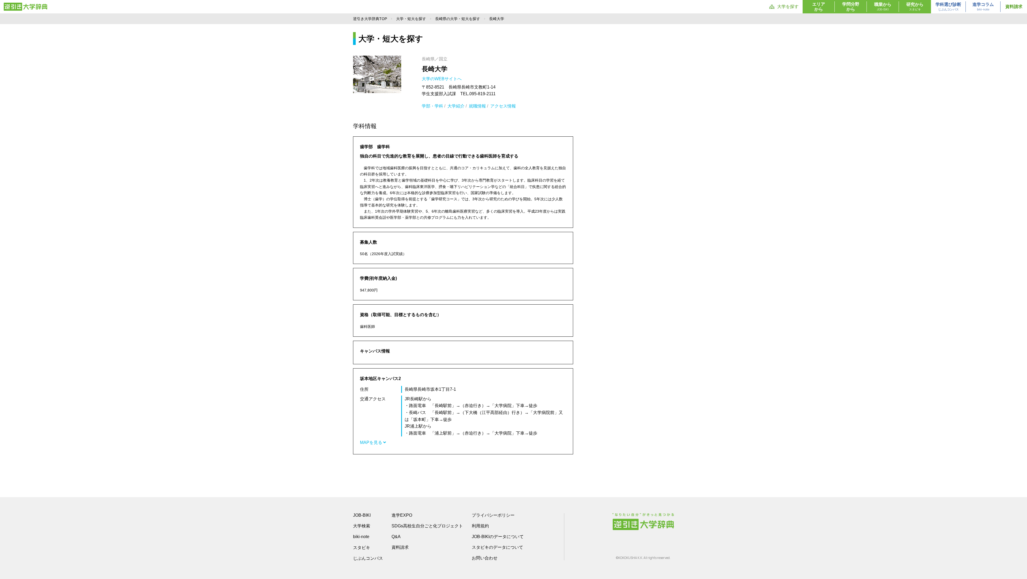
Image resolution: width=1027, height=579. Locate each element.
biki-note (361, 536)
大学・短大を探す (411, 19)
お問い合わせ (484, 558)
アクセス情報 (503, 106)
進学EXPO (402, 515)
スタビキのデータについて (497, 547)
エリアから (818, 6)
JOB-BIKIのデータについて (498, 536)
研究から (914, 6)
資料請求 (1013, 6)
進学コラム (983, 6)
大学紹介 (456, 106)
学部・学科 (432, 106)
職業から (882, 6)
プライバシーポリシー (493, 515)
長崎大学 (434, 68)
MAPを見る (371, 442)
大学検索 (361, 526)
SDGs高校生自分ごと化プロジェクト (427, 526)
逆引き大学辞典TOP (370, 19)
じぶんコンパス (368, 558)
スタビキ (361, 547)
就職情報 (477, 106)
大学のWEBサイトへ (442, 78)
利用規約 (480, 526)
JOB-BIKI (362, 515)
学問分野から (850, 6)
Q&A (396, 536)
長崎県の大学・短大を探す (457, 19)
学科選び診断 (948, 6)
